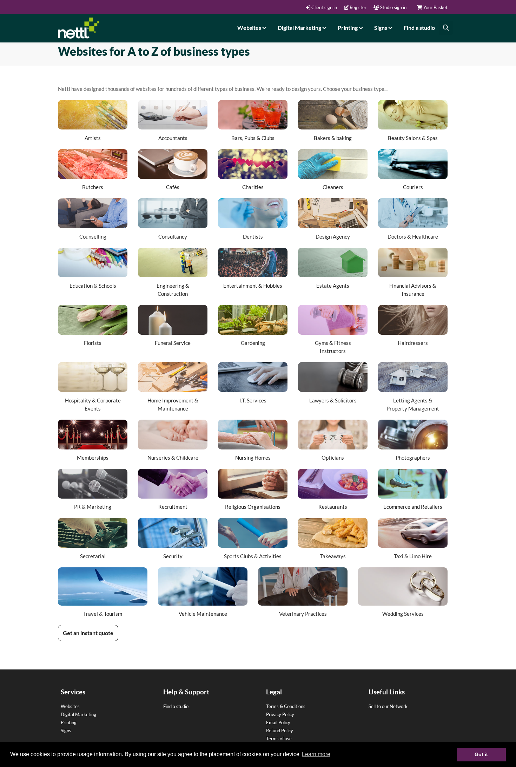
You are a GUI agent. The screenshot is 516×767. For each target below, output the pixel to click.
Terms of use (279, 738)
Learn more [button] (316, 754)
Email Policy (278, 722)
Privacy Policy (280, 714)
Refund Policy (279, 730)
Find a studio (419, 27)
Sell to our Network (388, 706)
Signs (381, 27)
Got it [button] (481, 754)
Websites (249, 27)
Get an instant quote (88, 632)
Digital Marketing (300, 27)
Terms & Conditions (285, 706)
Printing (348, 27)
